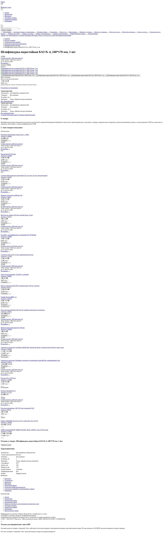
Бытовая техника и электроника (23, 32)
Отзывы (21, 115)
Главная (7, 38)
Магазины (8, 16)
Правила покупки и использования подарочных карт (22, 504)
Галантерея (53, 32)
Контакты (8, 478)
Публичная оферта (11, 485)
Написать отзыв (6, 445)
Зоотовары (59, 35)
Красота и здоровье (100, 32)
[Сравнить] (8, 140)
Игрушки (35, 35)
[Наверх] (1, 521)
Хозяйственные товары (77, 34)
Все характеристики (7, 101)
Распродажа (8, 14)
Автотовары (7, 32)
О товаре (4, 115)
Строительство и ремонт (12, 42)
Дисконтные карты (11, 500)
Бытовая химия (42, 32)
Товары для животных (42, 34)
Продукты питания (128, 32)
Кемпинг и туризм (85, 32)
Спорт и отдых (142, 32)
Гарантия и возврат (11, 19)
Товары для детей (13, 34)
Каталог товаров (6, 30)
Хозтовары (27, 35)
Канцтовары (73, 32)
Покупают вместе (12, 115)
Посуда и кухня (114, 32)
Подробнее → (5, 63)
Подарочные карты (11, 502)
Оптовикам (8, 21)
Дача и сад (62, 32)
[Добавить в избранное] (10, 140)
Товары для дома (27, 34)
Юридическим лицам (11, 510)
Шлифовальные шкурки (12, 45)
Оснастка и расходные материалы (15, 44)
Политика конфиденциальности (15, 487)
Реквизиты (8, 490)
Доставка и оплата (11, 18)
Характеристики (29, 115)
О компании (9, 480)
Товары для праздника (59, 34)
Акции (7, 12)
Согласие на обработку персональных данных (19, 489)
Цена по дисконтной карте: (9, 79)
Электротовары (92, 34)
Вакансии (8, 482)
